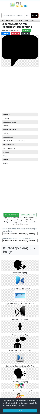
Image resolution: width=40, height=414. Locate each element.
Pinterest (15, 33)
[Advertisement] (20, 89)
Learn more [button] (22, 405)
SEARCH (34, 15)
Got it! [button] (20, 410)
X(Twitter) (25, 33)
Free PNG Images (7, 20)
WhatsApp (26, 30)
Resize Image (29, 20)
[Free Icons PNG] (18, 4)
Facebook (5, 33)
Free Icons (19, 20)
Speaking (6, 118)
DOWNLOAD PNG (11, 215)
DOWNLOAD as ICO (28, 215)
